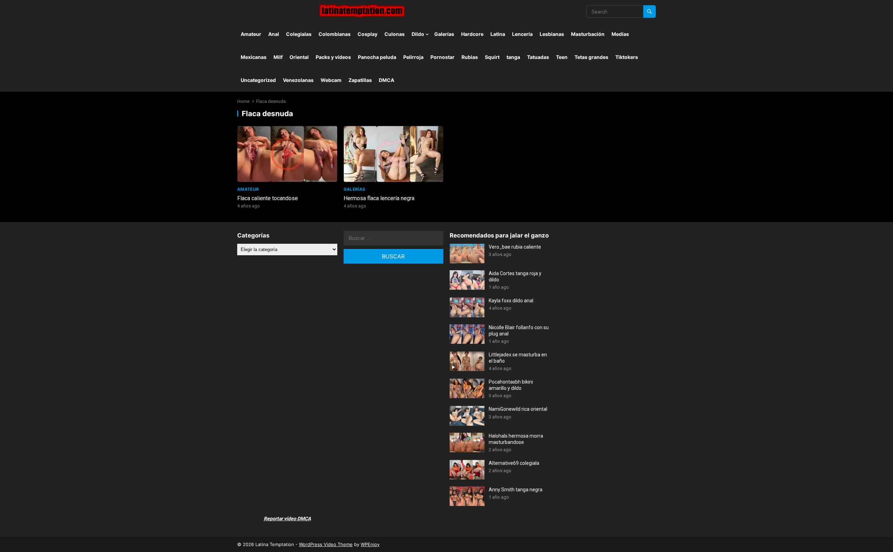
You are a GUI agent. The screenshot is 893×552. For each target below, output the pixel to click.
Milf (278, 57)
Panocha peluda (377, 57)
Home (243, 101)
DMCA (386, 80)
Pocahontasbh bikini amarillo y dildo (511, 385)
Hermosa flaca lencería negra (379, 198)
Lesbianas (552, 34)
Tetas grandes (591, 57)
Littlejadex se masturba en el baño (518, 358)
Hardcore (472, 34)
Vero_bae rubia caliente (515, 247)
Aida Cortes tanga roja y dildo (515, 276)
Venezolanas (298, 80)
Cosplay (367, 34)
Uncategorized (258, 80)
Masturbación (588, 34)
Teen (562, 57)
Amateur (251, 34)
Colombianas (334, 34)
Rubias (469, 57)
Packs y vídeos (333, 57)
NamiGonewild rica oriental (518, 409)
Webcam (331, 80)
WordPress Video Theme (326, 544)
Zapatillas (360, 80)
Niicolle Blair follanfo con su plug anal (519, 331)
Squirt (492, 57)
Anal (273, 34)
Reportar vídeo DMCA (287, 518)
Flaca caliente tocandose (267, 198)
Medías (620, 34)
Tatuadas (538, 57)
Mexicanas (254, 57)
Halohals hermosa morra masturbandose (516, 439)
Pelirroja (413, 57)
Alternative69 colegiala (514, 463)
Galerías (444, 34)
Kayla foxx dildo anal (511, 300)
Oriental (299, 57)
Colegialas (299, 34)
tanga (513, 57)
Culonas (394, 34)
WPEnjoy (370, 544)
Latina (497, 34)
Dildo (418, 34)
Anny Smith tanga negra (515, 489)
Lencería (522, 34)
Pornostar (442, 57)
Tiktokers (626, 57)
